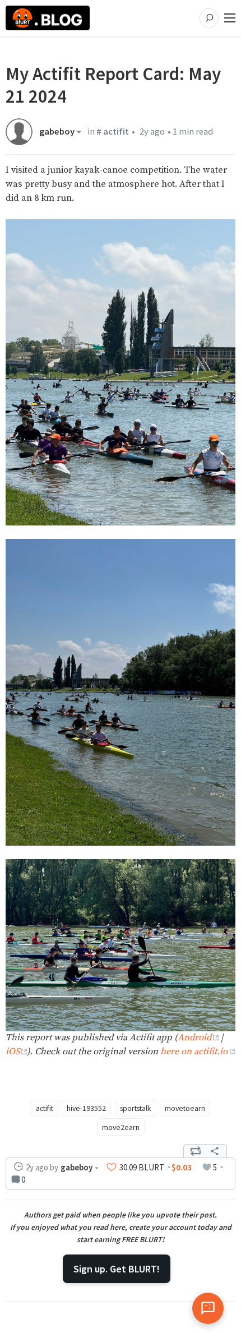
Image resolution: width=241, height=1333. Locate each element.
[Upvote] (111, 1168)
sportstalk (135, 1108)
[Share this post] (215, 1151)
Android (194, 1038)
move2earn (121, 1127)
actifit (44, 1108)
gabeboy (57, 132)
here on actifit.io (194, 1052)
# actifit (112, 131)
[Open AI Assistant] (208, 1308)
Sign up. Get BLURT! (116, 1268)
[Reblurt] (196, 1151)
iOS (13, 1052)
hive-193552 (86, 1108)
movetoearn (185, 1108)
